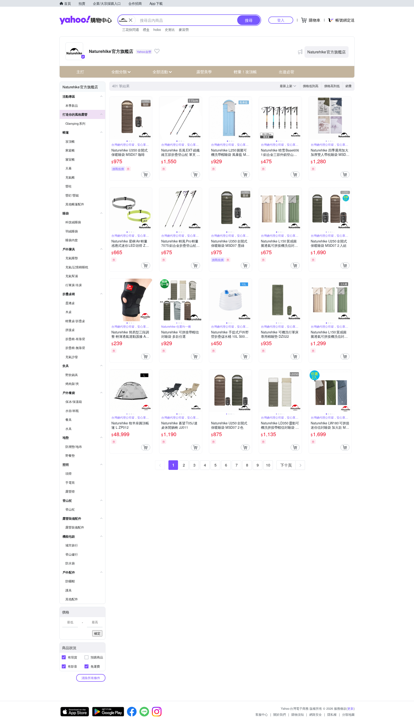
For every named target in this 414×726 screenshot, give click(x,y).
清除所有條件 (90, 677)
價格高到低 (332, 86)
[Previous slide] (112, 118)
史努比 (170, 29)
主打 (80, 71)
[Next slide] (149, 118)
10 (268, 465)
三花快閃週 (130, 29)
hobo (157, 29)
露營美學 (204, 71)
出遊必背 (286, 71)
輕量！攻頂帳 (245, 71)
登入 (280, 20)
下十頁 (286, 465)
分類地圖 (348, 714)
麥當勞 (184, 29)
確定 (97, 633)
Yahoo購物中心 (85, 20)
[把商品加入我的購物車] (145, 174)
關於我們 (279, 714)
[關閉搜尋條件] (130, 20)
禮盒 (146, 29)
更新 (350, 708)
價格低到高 (310, 86)
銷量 (348, 86)
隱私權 (332, 714)
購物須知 (297, 714)
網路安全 (315, 714)
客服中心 (261, 714)
